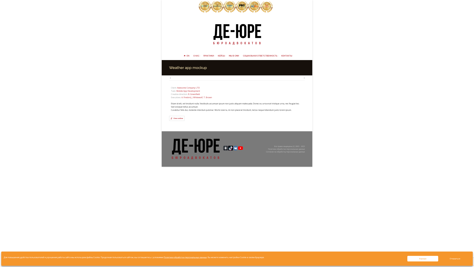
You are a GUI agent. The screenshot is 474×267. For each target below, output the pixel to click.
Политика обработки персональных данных (286, 149)
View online (178, 118)
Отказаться (455, 259)
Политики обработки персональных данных (185, 257)
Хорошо (422, 259)
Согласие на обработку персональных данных (285, 152)
